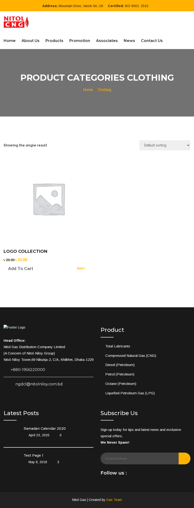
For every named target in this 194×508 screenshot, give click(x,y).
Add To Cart (20, 268)
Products (54, 40)
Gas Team (114, 500)
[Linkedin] (139, 474)
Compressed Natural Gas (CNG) (130, 356)
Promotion (79, 40)
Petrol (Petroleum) (119, 374)
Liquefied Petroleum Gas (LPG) (130, 393)
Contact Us (152, 40)
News (129, 40)
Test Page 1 (33, 455)
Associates (107, 40)
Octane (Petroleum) (120, 384)
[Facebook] (132, 474)
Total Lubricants (117, 346)
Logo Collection (25, 251)
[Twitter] (146, 474)
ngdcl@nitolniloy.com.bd (39, 384)
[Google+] (152, 474)
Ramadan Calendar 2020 (45, 428)
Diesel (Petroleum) (120, 365)
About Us (31, 40)
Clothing (104, 90)
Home (10, 40)
